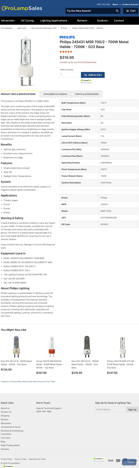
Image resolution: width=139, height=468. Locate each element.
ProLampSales (7, 28)
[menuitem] (28, 21)
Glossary (5, 449)
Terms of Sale (20, 459)
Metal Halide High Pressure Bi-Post (36, 381)
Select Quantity (66, 69)
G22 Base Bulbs (16, 381)
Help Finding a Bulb (10, 445)
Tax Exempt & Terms (10, 427)
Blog (3, 441)
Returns (4, 419)
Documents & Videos (55, 94)
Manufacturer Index (37, 459)
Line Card (5, 438)
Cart (132, 10)
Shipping (5, 415)
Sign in (115, 4)
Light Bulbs (21, 28)
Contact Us (6, 412)
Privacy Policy (6, 459)
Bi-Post (64, 28)
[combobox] (92, 11)
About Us (5, 408)
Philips (52, 381)
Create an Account (130, 4)
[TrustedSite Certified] (86, 81)
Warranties (6, 423)
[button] (66, 51)
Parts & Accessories (87, 94)
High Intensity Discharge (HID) (44, 28)
